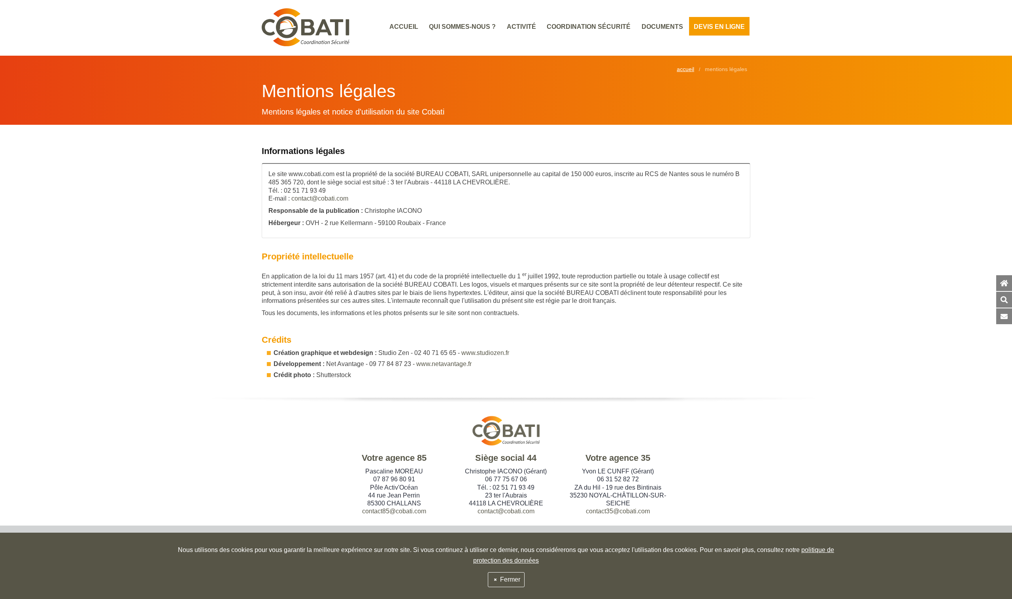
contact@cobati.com (319, 198)
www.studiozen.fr (485, 352)
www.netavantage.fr (444, 364)
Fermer (509, 579)
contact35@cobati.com (618, 511)
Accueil (685, 69)
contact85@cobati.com (394, 511)
